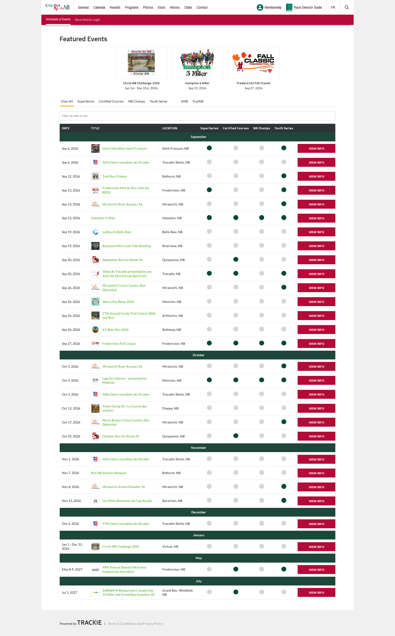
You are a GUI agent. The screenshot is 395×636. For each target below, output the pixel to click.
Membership (273, 7)
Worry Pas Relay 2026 (118, 302)
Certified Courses (111, 101)
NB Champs (136, 101)
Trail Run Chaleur (114, 176)
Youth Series (158, 101)
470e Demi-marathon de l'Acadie (125, 524)
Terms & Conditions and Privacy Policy (135, 623)
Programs (132, 7)
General (83, 7)
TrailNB (197, 101)
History (175, 7)
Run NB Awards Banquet (108, 473)
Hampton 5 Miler (103, 218)
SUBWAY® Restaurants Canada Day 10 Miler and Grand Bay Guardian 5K (128, 592)
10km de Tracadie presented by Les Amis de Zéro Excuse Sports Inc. (127, 273)
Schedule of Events (58, 19)
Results (115, 7)
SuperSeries (85, 101)
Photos (148, 7)
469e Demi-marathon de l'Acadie (125, 459)
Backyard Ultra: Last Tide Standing (126, 246)
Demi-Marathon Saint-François (124, 148)
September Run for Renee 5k (122, 260)
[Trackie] (89, 623)
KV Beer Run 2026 (115, 329)
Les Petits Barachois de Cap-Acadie (127, 501)
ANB (184, 101)
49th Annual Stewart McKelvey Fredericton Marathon (124, 569)
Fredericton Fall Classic (119, 343)
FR (333, 7)
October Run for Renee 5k (120, 436)
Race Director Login (87, 20)
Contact (202, 7)
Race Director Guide (308, 7)
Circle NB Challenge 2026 (120, 546)
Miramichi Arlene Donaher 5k (123, 487)
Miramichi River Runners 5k (122, 204)
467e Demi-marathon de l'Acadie (125, 162)
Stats (161, 7)
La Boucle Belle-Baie (116, 232)
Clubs (188, 7)
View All (67, 101)
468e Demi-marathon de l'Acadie (125, 394)
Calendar (99, 7)
